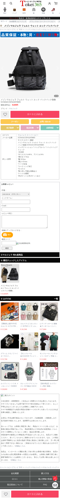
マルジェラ (13, 109)
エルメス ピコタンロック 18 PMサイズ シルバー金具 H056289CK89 (29, 326)
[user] (49, 3)
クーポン (14, 122)
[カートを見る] (55, 485)
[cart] (55, 3)
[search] (11, 3)
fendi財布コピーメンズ (17, 21)
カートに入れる (35, 114)
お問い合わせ (45, 122)
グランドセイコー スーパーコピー (42, 21)
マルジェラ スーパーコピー (28, 135)
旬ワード (4, 21)
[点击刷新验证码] (23, 243)
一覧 (56, 299)
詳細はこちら (20, 446)
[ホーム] (55, 478)
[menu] (4, 3)
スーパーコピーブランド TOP (11, 30)
